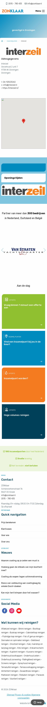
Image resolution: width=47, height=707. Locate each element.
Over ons (5, 541)
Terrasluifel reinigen (9, 667)
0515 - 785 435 (15, 3)
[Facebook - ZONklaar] (4, 612)
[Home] (2, 41)
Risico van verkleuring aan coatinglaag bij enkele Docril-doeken (20, 585)
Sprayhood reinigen (26, 663)
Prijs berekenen (8, 522)
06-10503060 (9, 82)
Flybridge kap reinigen (12, 636)
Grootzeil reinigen (17, 644)
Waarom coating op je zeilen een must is (20, 560)
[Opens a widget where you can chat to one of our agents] (37, 702)
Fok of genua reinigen (33, 636)
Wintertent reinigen (9, 671)
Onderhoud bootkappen (11, 655)
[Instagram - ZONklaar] (12, 612)
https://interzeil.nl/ (11, 88)
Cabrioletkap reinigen (35, 632)
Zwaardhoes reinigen (29, 671)
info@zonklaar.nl (34, 3)
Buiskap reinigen (17, 632)
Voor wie (5, 535)
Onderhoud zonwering (11, 659)
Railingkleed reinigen (31, 659)
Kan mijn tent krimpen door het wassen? (20, 592)
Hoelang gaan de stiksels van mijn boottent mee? (21, 568)
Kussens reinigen (34, 652)
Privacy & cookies (23, 695)
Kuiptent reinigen (17, 652)
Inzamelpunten (12, 41)
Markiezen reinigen (9, 675)
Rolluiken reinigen (27, 675)
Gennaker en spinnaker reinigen (15, 640)
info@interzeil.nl (10, 85)
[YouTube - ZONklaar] (19, 612)
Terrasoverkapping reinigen (32, 667)
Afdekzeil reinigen (9, 629)
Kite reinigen (22, 648)
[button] (23, 121)
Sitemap (10, 695)
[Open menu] (43, 11)
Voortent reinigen (17, 679)
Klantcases (6, 529)
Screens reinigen (8, 663)
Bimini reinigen (25, 629)
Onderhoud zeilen (31, 655)
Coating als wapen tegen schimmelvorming (21, 576)
